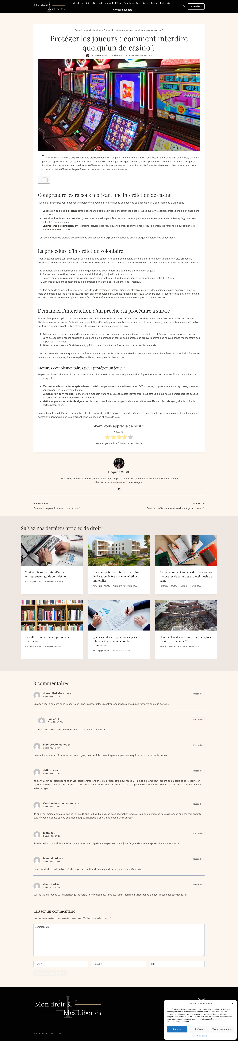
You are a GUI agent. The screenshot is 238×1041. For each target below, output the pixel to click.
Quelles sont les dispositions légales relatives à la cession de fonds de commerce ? (115, 641)
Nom (38, 964)
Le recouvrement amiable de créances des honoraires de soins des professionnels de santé (186, 576)
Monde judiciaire (82, 3)
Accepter (177, 1029)
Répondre (197, 694)
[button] (232, 1003)
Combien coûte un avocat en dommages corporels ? (176, 506)
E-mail (97, 964)
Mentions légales (200, 1036)
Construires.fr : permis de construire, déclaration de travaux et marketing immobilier (116, 576)
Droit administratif (103, 3)
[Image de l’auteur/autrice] (87, 55)
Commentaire (43, 926)
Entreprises (166, 3)
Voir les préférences (222, 1029)
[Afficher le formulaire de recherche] (183, 6)
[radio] (107, 437)
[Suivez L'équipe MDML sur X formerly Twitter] (119, 489)
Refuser (199, 1029)
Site (153, 964)
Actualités (196, 6)
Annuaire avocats (122, 9)
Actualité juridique (93, 30)
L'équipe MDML (101, 55)
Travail (154, 3)
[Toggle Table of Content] (44, 179)
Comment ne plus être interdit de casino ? (56, 506)
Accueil (78, 30)
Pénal (118, 3)
